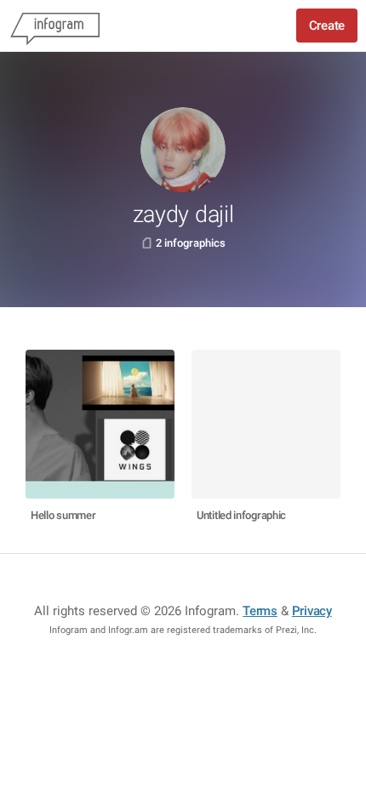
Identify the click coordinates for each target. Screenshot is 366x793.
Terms (260, 611)
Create (327, 25)
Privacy (312, 611)
